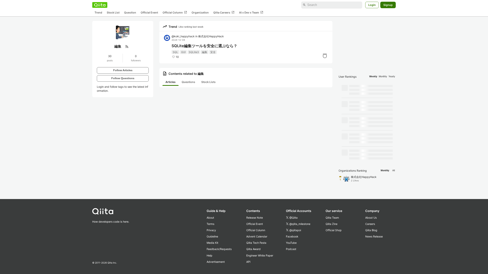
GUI (183, 52)
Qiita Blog (371, 230)
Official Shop (334, 230)
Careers (370, 223)
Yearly (391, 76)
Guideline (212, 236)
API (248, 261)
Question (130, 12)
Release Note (254, 217)
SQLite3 (194, 52)
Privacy (211, 230)
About (210, 217)
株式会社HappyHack (211, 36)
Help (209, 255)
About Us (371, 217)
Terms (210, 223)
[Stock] (325, 56)
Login (372, 4)
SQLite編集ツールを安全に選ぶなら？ (204, 46)
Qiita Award (253, 249)
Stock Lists (208, 82)
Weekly (373, 76)
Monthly (383, 76)
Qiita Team (332, 217)
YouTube (291, 242)
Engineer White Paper (259, 255)
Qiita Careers (223, 12)
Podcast (291, 249)
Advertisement (216, 261)
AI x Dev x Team (251, 12)
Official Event (149, 12)
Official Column (175, 12)
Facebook (292, 236)
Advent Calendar (256, 236)
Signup (388, 4)
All (393, 170)
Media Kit (212, 242)
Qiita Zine (331, 223)
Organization (200, 12)
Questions (188, 82)
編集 (204, 52)
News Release (374, 236)
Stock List (113, 12)
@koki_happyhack (183, 36)
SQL (175, 52)
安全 (213, 52)
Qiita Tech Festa (256, 242)
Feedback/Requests (219, 249)
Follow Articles (122, 70)
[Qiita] (99, 5)
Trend (98, 12)
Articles (170, 82)
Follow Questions (122, 78)
